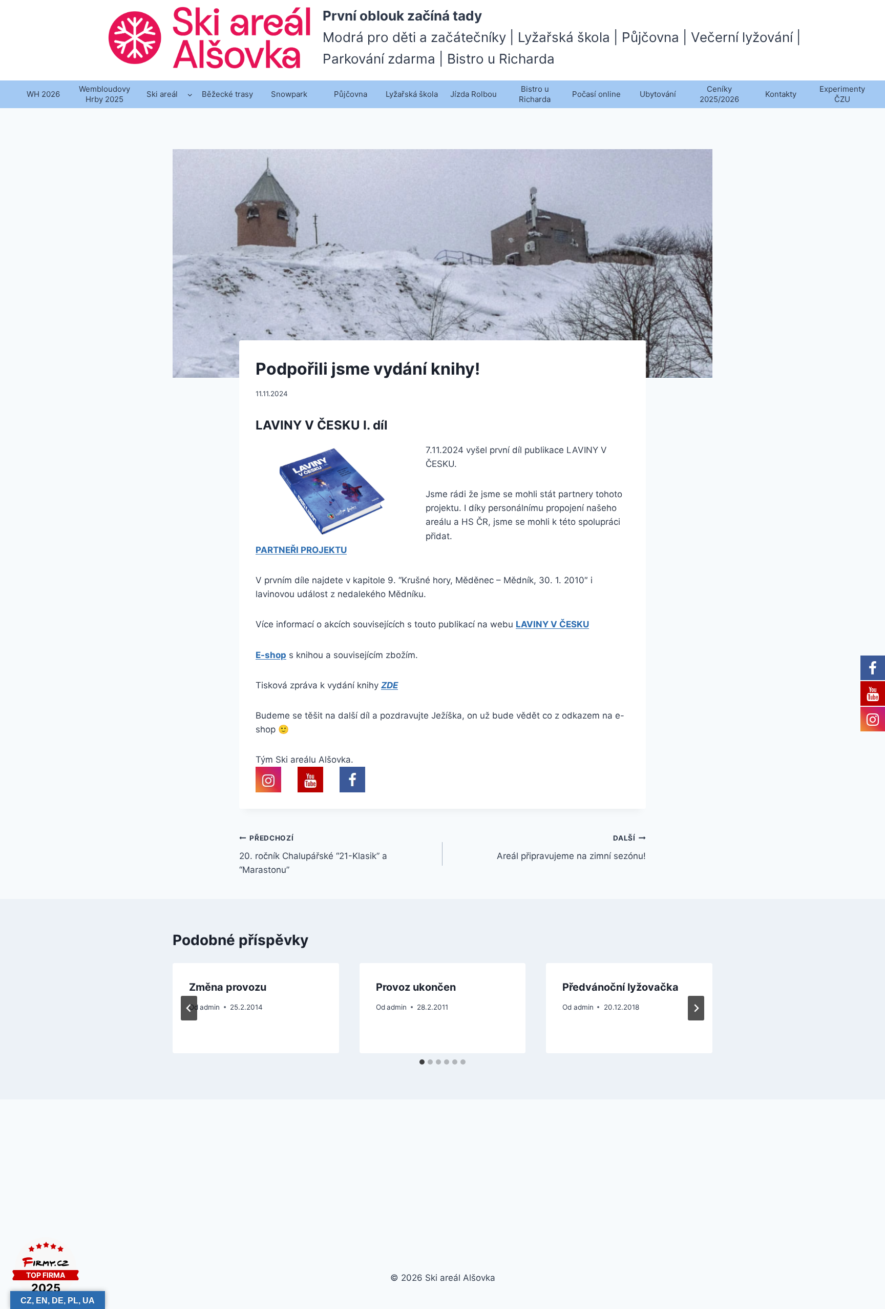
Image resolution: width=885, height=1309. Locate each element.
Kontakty (780, 94)
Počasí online (596, 94)
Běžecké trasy (227, 94)
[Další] (696, 1008)
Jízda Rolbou (473, 94)
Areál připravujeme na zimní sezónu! (571, 847)
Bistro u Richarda (535, 94)
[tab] (422, 1062)
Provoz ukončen (416, 987)
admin (210, 1007)
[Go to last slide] (189, 1008)
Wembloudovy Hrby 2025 (104, 94)
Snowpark (289, 94)
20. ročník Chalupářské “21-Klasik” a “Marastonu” (313, 854)
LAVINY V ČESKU (552, 624)
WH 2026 (43, 94)
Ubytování (658, 94)
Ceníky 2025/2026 (719, 94)
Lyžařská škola (412, 94)
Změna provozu (227, 987)
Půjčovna (350, 94)
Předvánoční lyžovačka (620, 987)
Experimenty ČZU (842, 94)
